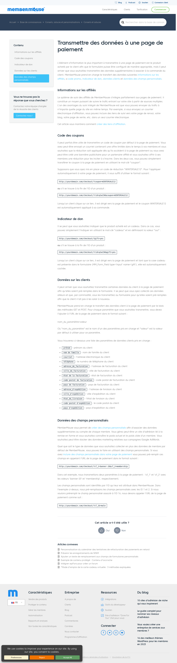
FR (16, 602)
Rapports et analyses (37, 621)
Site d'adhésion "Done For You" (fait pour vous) (117, 616)
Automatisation (35, 615)
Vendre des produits (37, 599)
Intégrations (110, 599)
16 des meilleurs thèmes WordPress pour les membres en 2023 (152, 641)
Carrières (69, 626)
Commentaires (71, 621)
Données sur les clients (26, 70)
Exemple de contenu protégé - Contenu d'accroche (86, 560)
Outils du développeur (115, 605)
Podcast (131, 3)
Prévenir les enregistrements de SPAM (80, 553)
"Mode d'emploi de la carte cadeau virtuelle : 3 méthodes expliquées (96, 567)
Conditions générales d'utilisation (94, 657)
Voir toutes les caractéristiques (42, 626)
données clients (111, 78)
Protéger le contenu (37, 605)
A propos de (70, 599)
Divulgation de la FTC (121, 657)
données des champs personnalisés (142, 78)
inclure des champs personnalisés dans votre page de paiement (97, 454)
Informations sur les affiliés (28, 52)
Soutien (144, 3)
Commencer (160, 9)
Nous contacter (72, 632)
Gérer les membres (36, 610)
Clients (127, 9)
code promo (74, 78)
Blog (120, 3)
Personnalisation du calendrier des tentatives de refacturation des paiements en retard (105, 549)
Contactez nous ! (24, 115)
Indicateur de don (23, 64)
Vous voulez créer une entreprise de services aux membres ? (151, 627)
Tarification (142, 9)
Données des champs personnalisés (25, 78)
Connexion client (161, 3)
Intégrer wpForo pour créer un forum (79, 563)
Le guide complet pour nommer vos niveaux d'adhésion (149, 614)
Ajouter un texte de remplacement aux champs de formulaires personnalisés (99, 556)
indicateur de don (92, 78)
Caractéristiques (109, 9)
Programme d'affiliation (76, 637)
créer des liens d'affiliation (111, 124)
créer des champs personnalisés (109, 427)
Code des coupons (24, 58)
